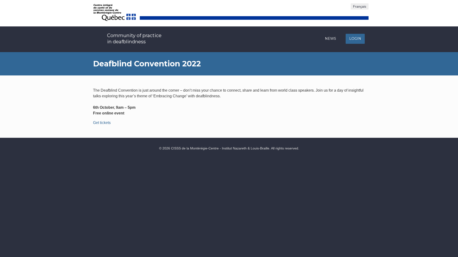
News (330, 38)
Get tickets (102, 123)
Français (359, 6)
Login (355, 38)
